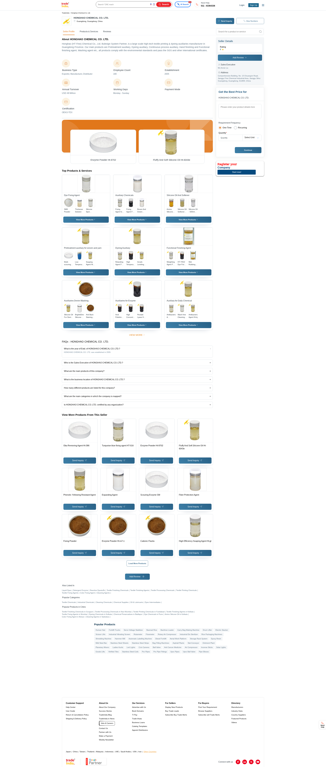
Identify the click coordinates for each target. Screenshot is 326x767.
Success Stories (105, 711)
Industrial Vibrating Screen (119, 634)
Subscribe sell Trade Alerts (209, 715)
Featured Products (238, 719)
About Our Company (107, 707)
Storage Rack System (198, 639)
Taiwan (82, 752)
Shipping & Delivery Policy (76, 719)
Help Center (71, 707)
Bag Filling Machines (160, 643)
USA (134, 752)
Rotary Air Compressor (167, 634)
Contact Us (103, 728)
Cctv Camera (144, 647)
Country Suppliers (238, 715)
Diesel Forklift (160, 639)
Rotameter (138, 634)
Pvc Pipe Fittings (160, 652)
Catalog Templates (139, 726)
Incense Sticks (207, 647)
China (75, 752)
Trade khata (137, 719)
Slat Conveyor (193, 643)
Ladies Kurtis (118, 647)
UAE (117, 752)
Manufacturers (237, 707)
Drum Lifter (207, 630)
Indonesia (109, 752)
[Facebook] (238, 762)
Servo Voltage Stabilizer (133, 630)
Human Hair (100, 630)
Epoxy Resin (216, 639)
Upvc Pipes (174, 652)
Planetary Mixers (102, 647)
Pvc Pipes (146, 652)
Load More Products (137, 563)
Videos (234, 722)
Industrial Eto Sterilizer (189, 634)
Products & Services (89, 31)
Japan (68, 752)
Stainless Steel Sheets (119, 643)
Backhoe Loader (167, 630)
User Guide (70, 711)
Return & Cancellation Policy (77, 715)
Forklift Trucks (114, 630)
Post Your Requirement (207, 707)
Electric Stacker (221, 630)
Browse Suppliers (205, 711)
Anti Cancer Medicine (172, 647)
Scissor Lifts (100, 634)
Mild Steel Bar (101, 643)
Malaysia (99, 752)
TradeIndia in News (106, 719)
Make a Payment (106, 736)
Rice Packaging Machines (211, 634)
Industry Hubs (237, 711)
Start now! (236, 172)
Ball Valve (157, 647)
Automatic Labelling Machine (140, 639)
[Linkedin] (245, 762)
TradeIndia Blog (105, 715)
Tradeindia (65, 13)
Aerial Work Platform (178, 639)
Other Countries (150, 752)
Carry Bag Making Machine (188, 630)
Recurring (242, 128)
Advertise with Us (139, 707)
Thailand (90, 752)
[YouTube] (258, 762)
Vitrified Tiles (113, 652)
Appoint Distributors (140, 730)
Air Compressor (191, 647)
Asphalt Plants (178, 643)
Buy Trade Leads (172, 711)
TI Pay (134, 715)
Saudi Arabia (126, 752)
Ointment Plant (209, 643)
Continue (248, 150)
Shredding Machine (103, 639)
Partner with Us (105, 732)
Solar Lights (221, 647)
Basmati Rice (151, 630)
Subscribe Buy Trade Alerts (176, 715)
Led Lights (131, 647)
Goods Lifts (100, 652)
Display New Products (174, 707)
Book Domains (138, 711)
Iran (139, 752)
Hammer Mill (120, 639)
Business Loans (138, 722)
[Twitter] (251, 762)
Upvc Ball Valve (189, 652)
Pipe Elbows (204, 652)
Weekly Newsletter (106, 740)
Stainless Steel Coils (130, 652)
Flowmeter (150, 634)
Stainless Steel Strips (140, 643)
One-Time (227, 128)
